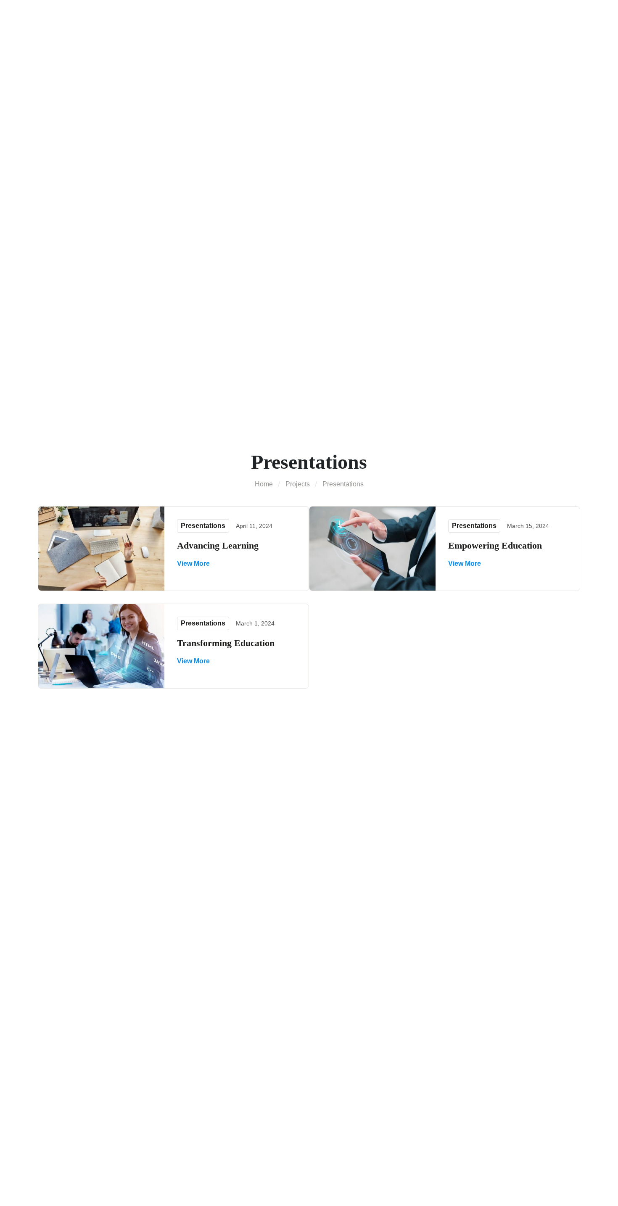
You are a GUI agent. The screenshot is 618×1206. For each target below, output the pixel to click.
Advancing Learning (218, 545)
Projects (297, 484)
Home (264, 484)
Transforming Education (226, 643)
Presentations (203, 525)
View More (193, 563)
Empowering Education (495, 545)
